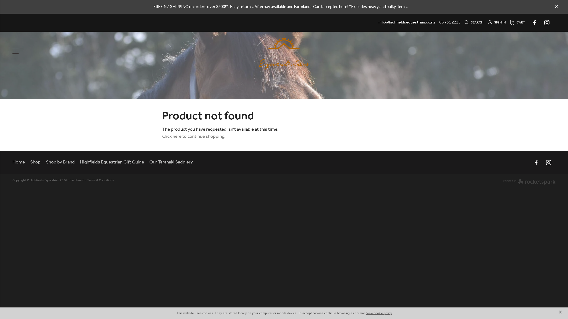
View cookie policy (379, 313)
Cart (520, 22)
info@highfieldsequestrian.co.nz (407, 22)
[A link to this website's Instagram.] (546, 22)
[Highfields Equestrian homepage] (284, 51)
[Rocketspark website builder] (529, 182)
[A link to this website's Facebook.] (534, 22)
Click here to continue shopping (193, 136)
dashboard (77, 180)
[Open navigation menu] (80, 51)
